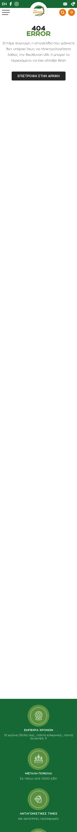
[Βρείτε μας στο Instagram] (18, 4)
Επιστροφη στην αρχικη (39, 76)
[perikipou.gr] (38, 11)
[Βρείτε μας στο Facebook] (12, 4)
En (4, 4)
